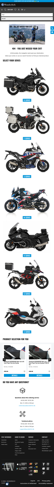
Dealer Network (32, 444)
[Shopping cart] (53, 9)
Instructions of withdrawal (28, 483)
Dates (16, 440)
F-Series (27, 138)
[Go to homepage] (8, 4)
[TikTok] (43, 473)
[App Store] (21, 464)
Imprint (33, 481)
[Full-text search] (5, 9)
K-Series (27, 255)
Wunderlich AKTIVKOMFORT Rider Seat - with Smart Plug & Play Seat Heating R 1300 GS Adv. (39, 363)
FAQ (29, 446)
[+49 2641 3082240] (52, 28)
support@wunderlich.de (27, 429)
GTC (38, 481)
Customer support (46, 446)
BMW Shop (10, 10)
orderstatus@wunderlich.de (27, 405)
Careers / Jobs (18, 448)
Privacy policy (46, 481)
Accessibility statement (46, 483)
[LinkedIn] (47, 468)
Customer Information (33, 440)
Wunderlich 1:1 (45, 444)
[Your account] (18, 9)
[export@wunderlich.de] (52, 32)
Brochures (3, 442)
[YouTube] (43, 468)
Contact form (45, 448)
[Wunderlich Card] (7, 467)
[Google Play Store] (21, 468)
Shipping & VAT (32, 442)
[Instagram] (47, 464)
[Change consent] (7, 483)
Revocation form (32, 448)
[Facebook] (43, 464)
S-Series (27, 176)
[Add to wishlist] (24, 371)
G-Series (27, 293)
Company (17, 446)
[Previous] (4, 359)
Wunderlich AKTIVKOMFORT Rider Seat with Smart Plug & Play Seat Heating (14, 362)
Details (14, 375)
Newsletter (4, 440)
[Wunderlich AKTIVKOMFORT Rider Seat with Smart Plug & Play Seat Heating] (14, 352)
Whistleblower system (47, 450)
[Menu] (2, 9)
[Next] (49, 359)
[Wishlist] (15, 9)
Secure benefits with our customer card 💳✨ (25, 1)
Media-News (4, 444)
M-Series (27, 217)
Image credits (18, 450)
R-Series (27, 100)
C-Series (27, 331)
